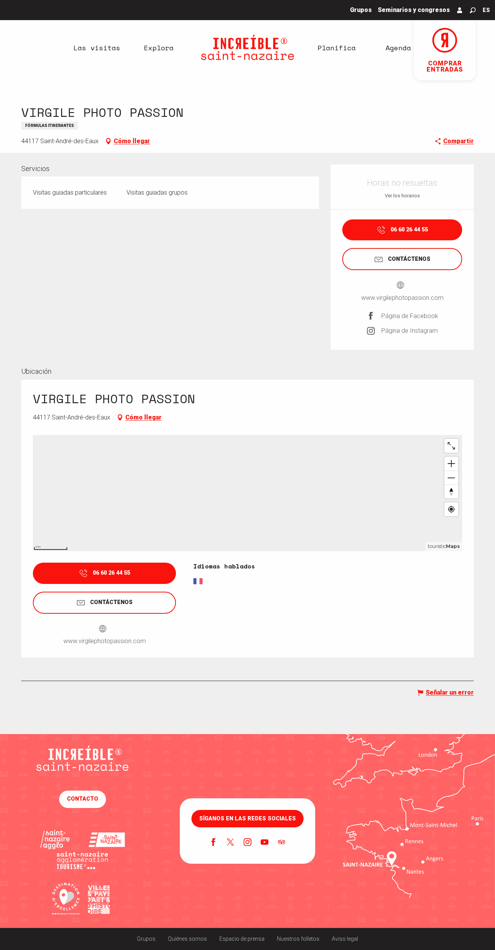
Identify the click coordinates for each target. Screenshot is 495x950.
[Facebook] (213, 843)
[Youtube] (264, 843)
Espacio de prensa (242, 939)
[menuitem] (97, 47)
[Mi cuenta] (460, 10)
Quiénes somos (187, 939)
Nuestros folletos (298, 939)
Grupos (146, 939)
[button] (473, 10)
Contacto (82, 799)
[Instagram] (247, 843)
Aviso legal (345, 939)
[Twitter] (230, 843)
